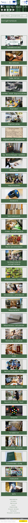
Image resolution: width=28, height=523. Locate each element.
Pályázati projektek (13, 513)
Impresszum (13, 503)
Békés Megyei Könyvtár (6, 15)
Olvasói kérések (13, 509)
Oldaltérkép (13, 507)
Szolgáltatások (17, 15)
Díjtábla (13, 501)
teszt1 (13, 505)
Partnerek (13, 511)
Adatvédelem (13, 499)
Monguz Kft (16, 518)
